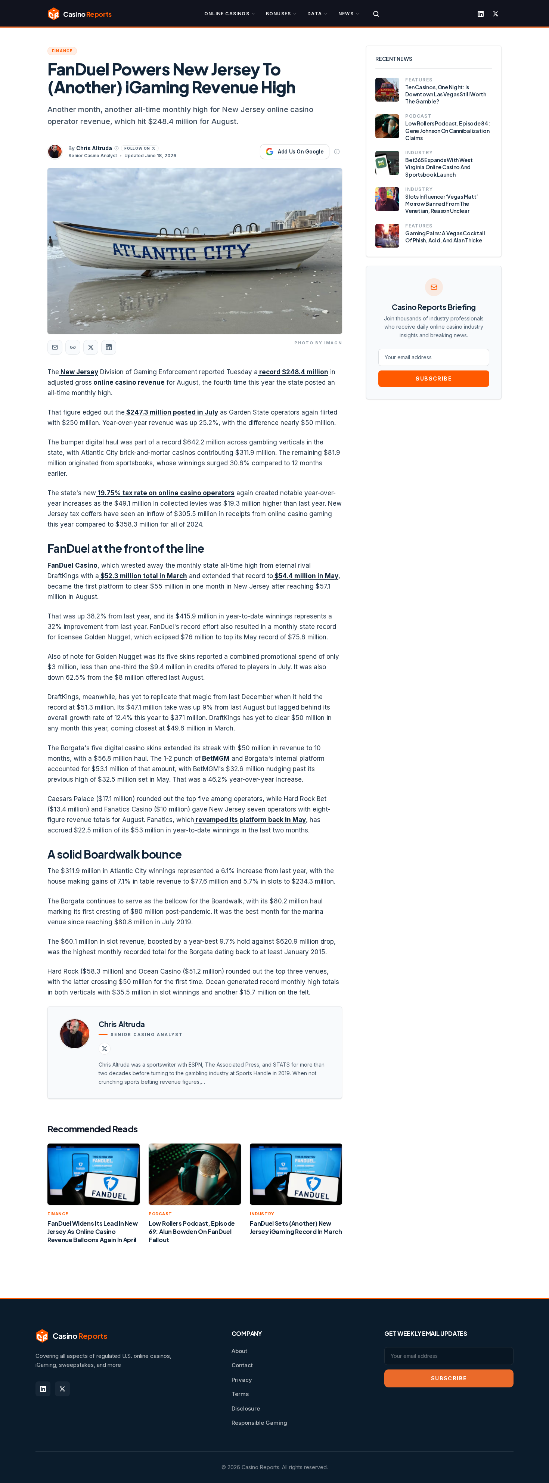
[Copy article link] (72, 347)
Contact (242, 1365)
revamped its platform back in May (250, 819)
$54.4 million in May (305, 576)
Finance (62, 51)
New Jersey (78, 372)
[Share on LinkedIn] (108, 347)
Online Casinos (226, 14)
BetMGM (215, 758)
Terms (240, 1393)
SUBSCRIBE (434, 378)
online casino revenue (128, 382)
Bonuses (278, 14)
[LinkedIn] (481, 14)
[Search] (376, 14)
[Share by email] (54, 347)
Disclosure (246, 1408)
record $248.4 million (293, 372)
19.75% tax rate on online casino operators (165, 493)
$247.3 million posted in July (171, 412)
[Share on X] (90, 347)
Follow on (137, 148)
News (346, 14)
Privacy (242, 1379)
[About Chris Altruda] (117, 148)
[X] (496, 14)
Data (314, 14)
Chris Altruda (94, 148)
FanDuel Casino (72, 565)
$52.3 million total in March (143, 576)
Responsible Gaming (259, 1422)
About (239, 1351)
